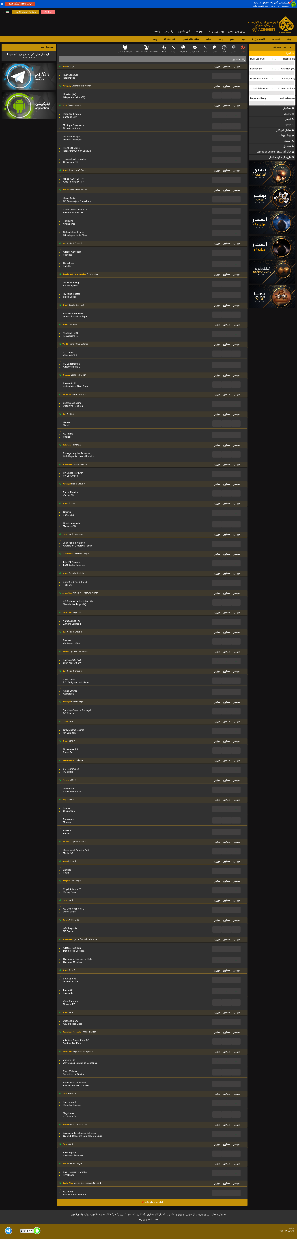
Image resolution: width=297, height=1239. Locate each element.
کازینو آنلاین (184, 31)
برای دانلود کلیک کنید (20, 4)
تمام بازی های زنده (152, 1202)
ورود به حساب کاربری (25, 12)
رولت (208, 39)
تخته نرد (276, 39)
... (256, 63)
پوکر (289, 39)
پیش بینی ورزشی (236, 31)
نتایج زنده (199, 31)
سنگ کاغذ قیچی (191, 39)
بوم (243, 39)
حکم (232, 39)
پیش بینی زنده (216, 31)
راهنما (157, 31)
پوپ (155, 39)
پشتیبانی (168, 31)
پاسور (220, 39)
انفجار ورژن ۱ (258, 39)
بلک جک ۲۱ (169, 39)
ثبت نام (48, 12)
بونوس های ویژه (286, 1231)
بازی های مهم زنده (282, 47)
